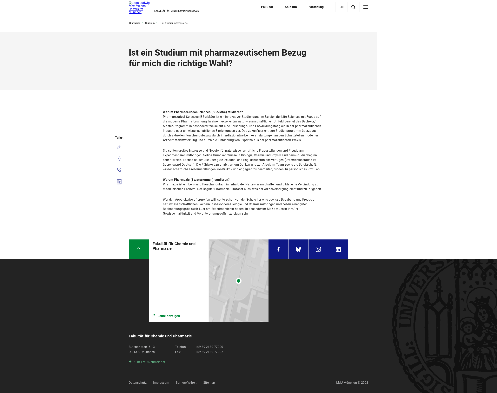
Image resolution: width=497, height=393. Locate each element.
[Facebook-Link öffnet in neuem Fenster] (278, 249)
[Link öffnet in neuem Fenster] (208, 280)
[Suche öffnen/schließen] (353, 7)
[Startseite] (139, 249)
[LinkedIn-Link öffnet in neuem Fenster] (338, 249)
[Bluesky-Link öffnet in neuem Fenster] (298, 249)
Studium (150, 23)
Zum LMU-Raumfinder (149, 362)
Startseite (134, 23)
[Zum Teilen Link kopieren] (119, 147)
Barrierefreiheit (186, 382)
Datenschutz (138, 382)
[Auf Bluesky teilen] (119, 170)
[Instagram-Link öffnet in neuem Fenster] (318, 249)
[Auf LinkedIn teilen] (119, 182)
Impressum (161, 382)
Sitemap (209, 382)
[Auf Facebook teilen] (119, 158)
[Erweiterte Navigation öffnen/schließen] (365, 7)
